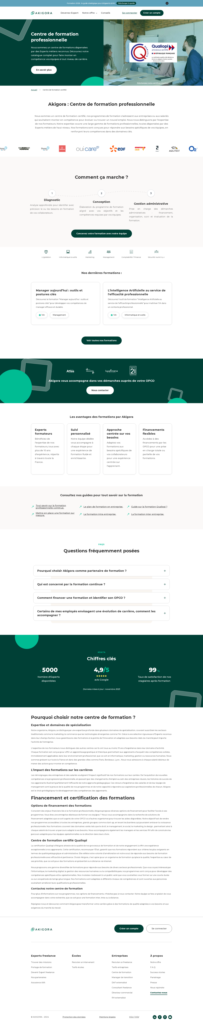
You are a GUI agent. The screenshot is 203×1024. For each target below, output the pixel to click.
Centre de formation (121, 972)
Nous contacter (100, 390)
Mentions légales (107, 1017)
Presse (153, 982)
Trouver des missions (41, 962)
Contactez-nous (158, 993)
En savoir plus (44, 70)
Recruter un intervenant (83, 962)
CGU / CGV (134, 1017)
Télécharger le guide (126, 3)
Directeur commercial (122, 993)
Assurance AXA (38, 982)
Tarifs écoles (78, 967)
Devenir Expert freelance (42, 972)
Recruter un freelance (122, 962)
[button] (89, 13)
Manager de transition (122, 977)
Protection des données (74, 1017)
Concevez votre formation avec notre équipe (101, 233)
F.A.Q (152, 967)
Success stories (157, 972)
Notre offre (155, 962)
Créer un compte (151, 13)
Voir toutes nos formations (102, 340)
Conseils (105, 13)
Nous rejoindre (157, 988)
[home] (41, 13)
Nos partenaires (38, 977)
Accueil (34, 90)
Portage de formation (41, 967)
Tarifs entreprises (120, 967)
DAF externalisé (119, 982)
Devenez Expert (69, 13)
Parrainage (155, 977)
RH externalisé (119, 998)
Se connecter (129, 13)
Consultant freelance (122, 988)
